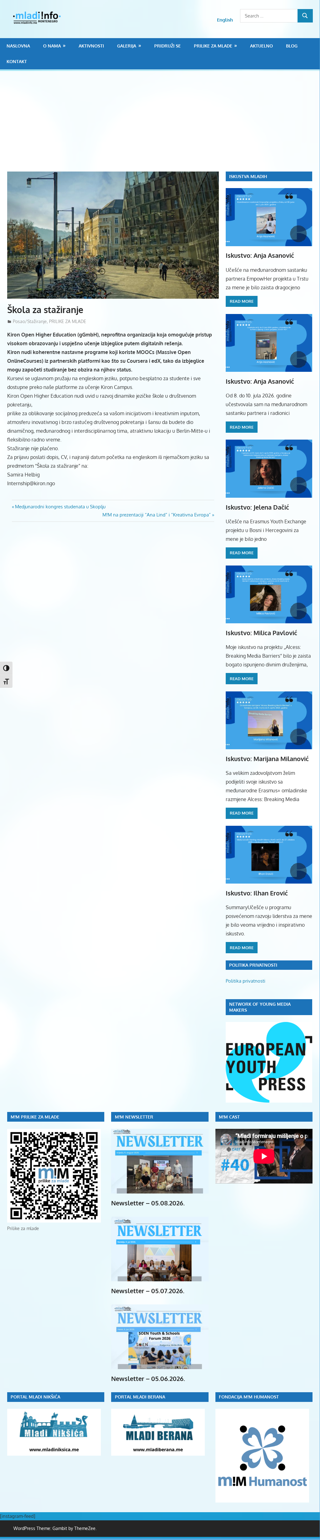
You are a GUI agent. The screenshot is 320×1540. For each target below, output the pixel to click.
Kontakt (17, 61)
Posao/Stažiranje (30, 321)
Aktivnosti (91, 45)
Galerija (126, 45)
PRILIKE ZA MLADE (213, 45)
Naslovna (18, 45)
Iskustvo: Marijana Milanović (267, 759)
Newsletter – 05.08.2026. (148, 1203)
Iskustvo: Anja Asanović (260, 255)
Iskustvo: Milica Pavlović (261, 633)
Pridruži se (167, 45)
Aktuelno (261, 45)
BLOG (292, 45)
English (225, 20)
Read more (242, 301)
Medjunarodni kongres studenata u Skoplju (60, 507)
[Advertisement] (163, 124)
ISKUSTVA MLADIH (248, 176)
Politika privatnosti (245, 981)
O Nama (52, 45)
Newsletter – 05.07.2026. (148, 1291)
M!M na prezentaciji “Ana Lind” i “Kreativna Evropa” (156, 515)
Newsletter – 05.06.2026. (148, 1378)
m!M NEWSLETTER (134, 1116)
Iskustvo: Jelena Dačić (257, 507)
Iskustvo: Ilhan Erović (257, 893)
